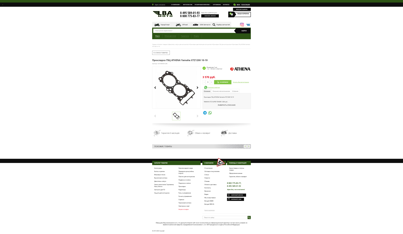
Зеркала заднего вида (186, 168)
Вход (238, 4)
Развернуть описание (227, 105)
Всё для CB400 (208, 201)
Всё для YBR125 (209, 204)
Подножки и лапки (185, 183)
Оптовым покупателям (212, 171)
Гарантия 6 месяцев (170, 133)
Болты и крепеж (159, 171)
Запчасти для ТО (159, 190)
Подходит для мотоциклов (221, 91)
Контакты (226, 4)
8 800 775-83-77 (190, 16)
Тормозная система (185, 203)
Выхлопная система (160, 178)
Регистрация (245, 4)
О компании (175, 4)
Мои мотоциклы (241, 9)
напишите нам (236, 199)
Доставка (232, 133)
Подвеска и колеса (184, 180)
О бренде (235, 91)
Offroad (185, 25)
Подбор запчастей (223, 25)
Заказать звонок (210, 16)
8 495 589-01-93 (190, 12)
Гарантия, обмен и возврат (238, 176)
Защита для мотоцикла (161, 193)
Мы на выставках (210, 198)
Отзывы (207, 181)
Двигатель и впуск (160, 181)
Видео (206, 194)
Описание (207, 91)
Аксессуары (158, 168)
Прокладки (182, 186)
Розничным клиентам (202, 4)
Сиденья (181, 199)
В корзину (224, 82)
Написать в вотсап (214, 87)
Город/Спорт (165, 25)
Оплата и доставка (210, 184)
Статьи (206, 175)
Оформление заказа (235, 173)
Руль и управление (185, 193)
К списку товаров (160, 53)
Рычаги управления (185, 196)
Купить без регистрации (241, 82)
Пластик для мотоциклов (187, 176)
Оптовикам (217, 4)
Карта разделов (209, 210)
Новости (207, 178)
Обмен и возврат (202, 133)
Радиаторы (182, 190)
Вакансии (207, 191)
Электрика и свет (184, 206)
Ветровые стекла (159, 175)
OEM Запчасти (205, 25)
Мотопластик (187, 4)
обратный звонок (237, 195)
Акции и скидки (184, 209)
